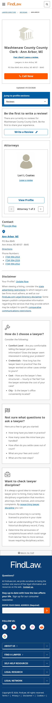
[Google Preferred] (4, 636)
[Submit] (47, 610)
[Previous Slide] (11, 209)
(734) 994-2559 (12, 260)
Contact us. (28, 587)
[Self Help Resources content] (47, 663)
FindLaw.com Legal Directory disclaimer (21, 296)
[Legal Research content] (47, 672)
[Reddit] (41, 627)
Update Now (22, 281)
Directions (7, 249)
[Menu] (3, 4)
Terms (5, 695)
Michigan (23, 12)
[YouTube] (14, 627)
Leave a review (26, 180)
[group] (26, 181)
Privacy (15, 695)
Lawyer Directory (9, 12)
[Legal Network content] (47, 681)
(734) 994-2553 (12, 256)
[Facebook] (4, 627)
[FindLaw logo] (15, 4)
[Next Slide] (40, 209)
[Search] (47, 4)
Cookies (40, 695)
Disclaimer (28, 695)
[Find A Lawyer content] (47, 655)
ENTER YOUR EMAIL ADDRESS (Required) (20, 605)
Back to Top (27, 553)
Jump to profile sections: (17, 95)
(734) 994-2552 (12, 263)
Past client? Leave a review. (26, 57)
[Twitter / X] (23, 627)
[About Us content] (47, 646)
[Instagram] (32, 627)
